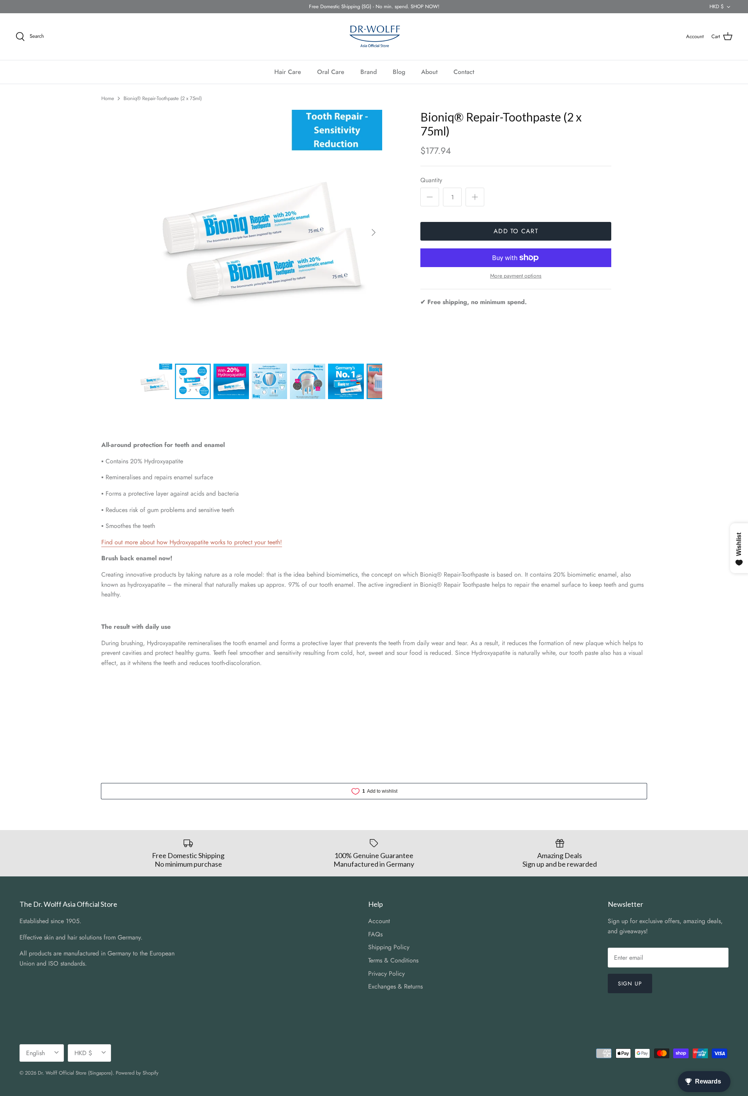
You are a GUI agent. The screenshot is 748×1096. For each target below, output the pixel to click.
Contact (463, 71)
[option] (259, 232)
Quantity (431, 180)
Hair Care (287, 71)
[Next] (373, 232)
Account (379, 921)
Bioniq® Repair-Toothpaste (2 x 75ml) (162, 98)
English (35, 1053)
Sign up (630, 983)
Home (107, 98)
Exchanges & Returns (395, 986)
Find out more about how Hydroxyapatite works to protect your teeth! (191, 542)
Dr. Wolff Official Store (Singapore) (75, 1073)
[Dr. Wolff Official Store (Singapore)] (374, 36)
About (429, 71)
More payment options (516, 276)
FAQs (375, 934)
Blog (399, 71)
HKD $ (716, 6)
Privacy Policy (386, 973)
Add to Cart (516, 231)
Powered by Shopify (137, 1073)
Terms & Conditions (393, 960)
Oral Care (330, 71)
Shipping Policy (388, 947)
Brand (368, 71)
